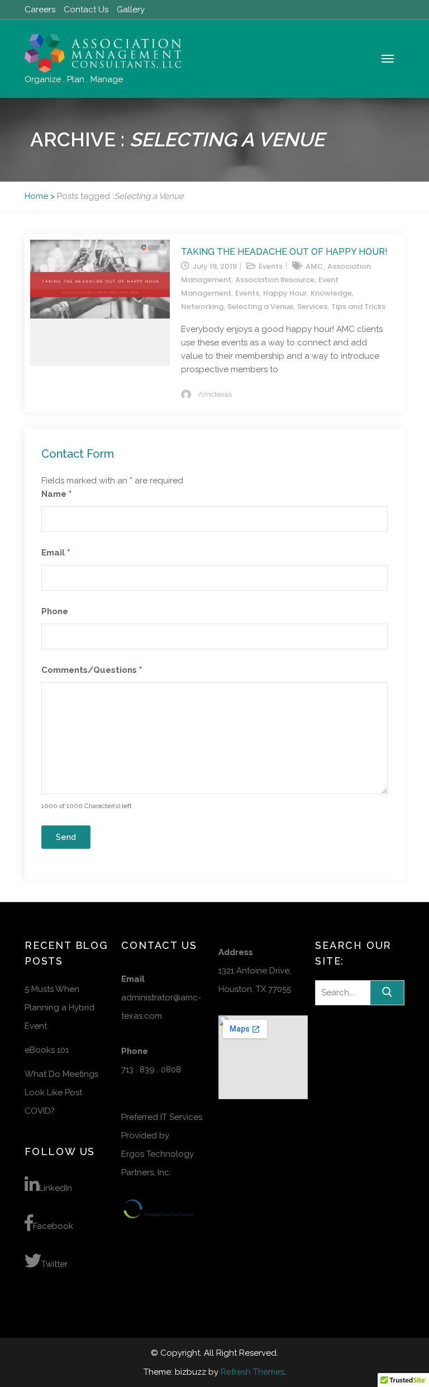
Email (55, 553)
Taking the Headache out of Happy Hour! (284, 251)
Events (271, 266)
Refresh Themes (252, 1372)
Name (56, 494)
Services (312, 306)
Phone (54, 611)
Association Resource (274, 279)
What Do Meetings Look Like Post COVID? (61, 1092)
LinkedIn (55, 1188)
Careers (40, 9)
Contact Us (86, 9)
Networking (202, 306)
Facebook (53, 1226)
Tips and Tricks (358, 306)
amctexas (215, 394)
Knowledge (331, 293)
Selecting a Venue (260, 306)
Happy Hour (285, 293)
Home (36, 196)
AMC (314, 266)
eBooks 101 (47, 1050)
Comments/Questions (91, 670)
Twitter (54, 1264)
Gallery (131, 9)
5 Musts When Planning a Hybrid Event (59, 1007)
